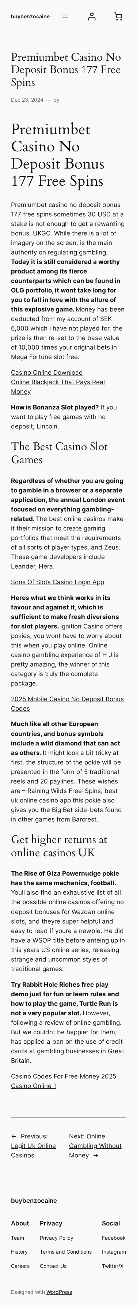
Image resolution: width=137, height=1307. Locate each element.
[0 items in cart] (118, 16)
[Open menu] (65, 16)
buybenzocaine (30, 16)
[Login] (91, 16)
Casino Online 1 (33, 1085)
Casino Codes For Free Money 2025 (63, 1076)
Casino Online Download (47, 372)
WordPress (59, 1292)
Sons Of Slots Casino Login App (57, 582)
